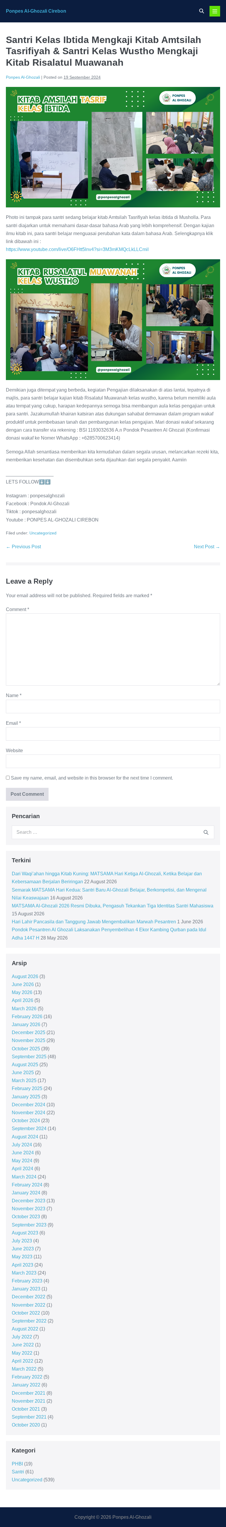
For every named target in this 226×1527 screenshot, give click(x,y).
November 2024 (28, 1112)
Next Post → (207, 546)
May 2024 (22, 1160)
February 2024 (27, 1184)
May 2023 (22, 1256)
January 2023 (26, 1288)
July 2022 (22, 1336)
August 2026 (25, 976)
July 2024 (22, 1144)
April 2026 (22, 1000)
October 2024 (26, 1120)
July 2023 (22, 1240)
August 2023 (25, 1232)
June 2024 (23, 1152)
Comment (17, 609)
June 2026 (23, 984)
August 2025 (25, 1064)
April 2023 (22, 1264)
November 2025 (28, 1040)
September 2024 (29, 1128)
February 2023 (27, 1280)
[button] (201, 11)
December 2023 (28, 1200)
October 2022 (26, 1312)
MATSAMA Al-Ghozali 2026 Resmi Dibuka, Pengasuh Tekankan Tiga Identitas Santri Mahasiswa (112, 905)
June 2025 (23, 1072)
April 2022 (22, 1360)
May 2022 (22, 1353)
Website (14, 750)
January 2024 (26, 1192)
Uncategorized (42, 533)
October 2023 (26, 1216)
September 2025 (29, 1056)
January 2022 (26, 1384)
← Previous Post (23, 546)
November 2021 (28, 1401)
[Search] (206, 832)
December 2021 (28, 1393)
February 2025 (27, 1088)
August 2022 (25, 1328)
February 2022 (27, 1376)
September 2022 (29, 1320)
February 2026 (27, 1016)
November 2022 (28, 1305)
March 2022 (24, 1368)
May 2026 (22, 992)
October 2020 (26, 1424)
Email (13, 723)
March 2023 (24, 1272)
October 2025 (26, 1048)
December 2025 (28, 1032)
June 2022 (23, 1344)
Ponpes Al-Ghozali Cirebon (36, 11)
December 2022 (28, 1296)
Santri (18, 1471)
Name (13, 695)
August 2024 (25, 1136)
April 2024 (22, 1168)
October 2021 (26, 1409)
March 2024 (24, 1176)
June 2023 (23, 1248)
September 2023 (29, 1224)
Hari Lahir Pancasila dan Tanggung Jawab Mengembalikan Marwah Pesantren (94, 921)
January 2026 (26, 1024)
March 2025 (24, 1080)
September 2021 (29, 1416)
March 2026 (24, 1008)
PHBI (17, 1463)
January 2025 (26, 1096)
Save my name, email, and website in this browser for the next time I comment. (92, 777)
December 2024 (28, 1104)
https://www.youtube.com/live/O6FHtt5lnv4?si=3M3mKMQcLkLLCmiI (77, 249)
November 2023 (28, 1208)
